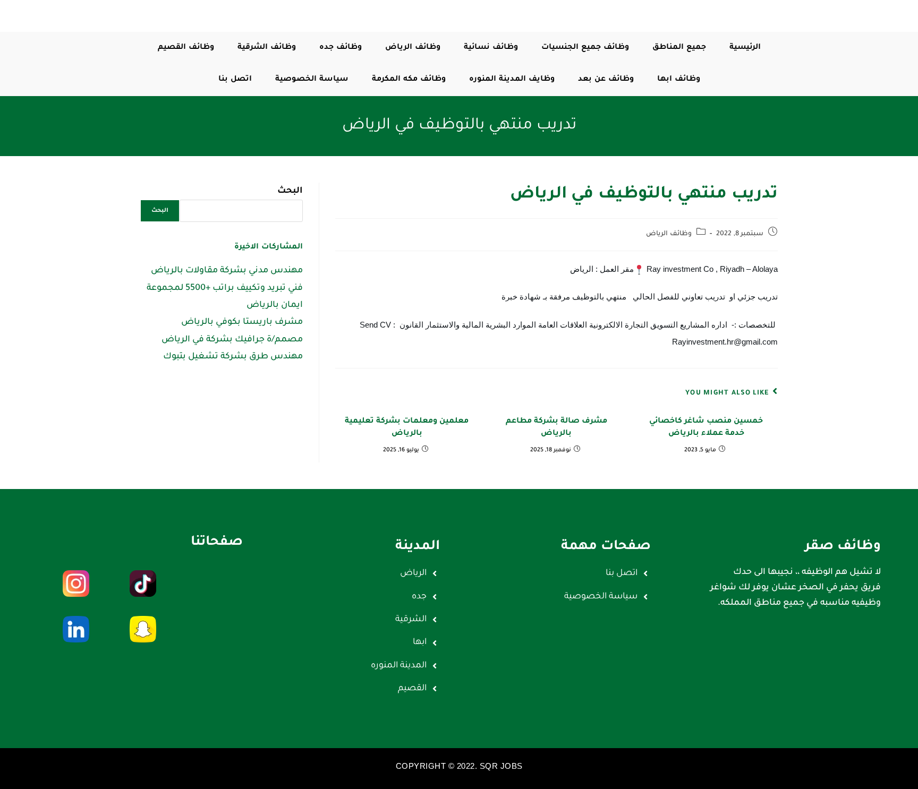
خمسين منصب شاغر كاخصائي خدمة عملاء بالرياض (706, 427)
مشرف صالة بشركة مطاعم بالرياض (556, 427)
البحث (290, 191)
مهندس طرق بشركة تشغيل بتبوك (233, 357)
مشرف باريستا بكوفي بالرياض (242, 322)
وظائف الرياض (669, 234)
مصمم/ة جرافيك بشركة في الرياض (232, 340)
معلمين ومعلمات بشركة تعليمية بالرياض (407, 427)
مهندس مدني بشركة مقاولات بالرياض (227, 271)
